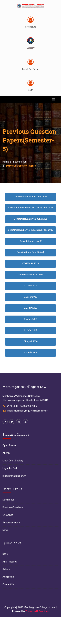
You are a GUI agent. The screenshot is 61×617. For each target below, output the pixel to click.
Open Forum (9, 445)
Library (31, 47)
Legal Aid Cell (10, 468)
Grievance (30, 26)
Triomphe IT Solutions (37, 611)
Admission (8, 576)
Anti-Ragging (10, 561)
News (5, 530)
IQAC (5, 554)
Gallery (6, 569)
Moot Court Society (13, 460)
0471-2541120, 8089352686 (22, 406)
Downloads (8, 499)
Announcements (12, 522)
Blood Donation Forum (14, 476)
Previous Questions (13, 507)
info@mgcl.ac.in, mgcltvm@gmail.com (27, 410)
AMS (30, 90)
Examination (20, 161)
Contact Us (8, 584)
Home (6, 161)
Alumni (6, 453)
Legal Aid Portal (30, 68)
